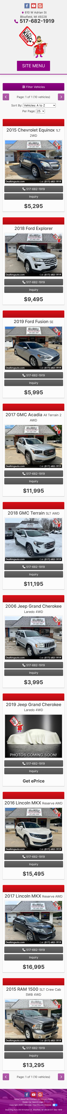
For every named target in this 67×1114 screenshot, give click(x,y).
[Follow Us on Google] (40, 5)
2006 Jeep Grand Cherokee (33, 609)
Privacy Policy (47, 1099)
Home (16, 1099)
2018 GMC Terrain (33, 513)
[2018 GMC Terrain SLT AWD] (33, 540)
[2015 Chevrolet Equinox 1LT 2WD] (33, 162)
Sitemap (27, 1105)
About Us (24, 1099)
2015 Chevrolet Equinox (33, 132)
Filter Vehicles (35, 87)
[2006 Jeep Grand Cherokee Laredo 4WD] (33, 638)
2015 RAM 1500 (33, 992)
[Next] (61, 97)
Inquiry (33, 196)
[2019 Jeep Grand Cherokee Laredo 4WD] (33, 736)
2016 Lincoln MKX (33, 802)
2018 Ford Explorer (33, 228)
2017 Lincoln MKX (34, 896)
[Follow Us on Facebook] (26, 5)
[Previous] (6, 97)
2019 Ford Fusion (33, 321)
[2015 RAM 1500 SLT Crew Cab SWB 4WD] (33, 1021)
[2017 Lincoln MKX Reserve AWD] (33, 923)
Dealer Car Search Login (33, 1102)
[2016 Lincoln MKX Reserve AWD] (33, 830)
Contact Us (35, 1099)
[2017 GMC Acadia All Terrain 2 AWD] (33, 447)
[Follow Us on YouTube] (33, 5)
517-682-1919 (37, 21)
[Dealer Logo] (33, 42)
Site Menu (33, 65)
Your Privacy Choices (42, 1105)
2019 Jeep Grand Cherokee (33, 707)
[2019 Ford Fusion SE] (33, 348)
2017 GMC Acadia (33, 417)
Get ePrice (33, 781)
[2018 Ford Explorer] (33, 255)
